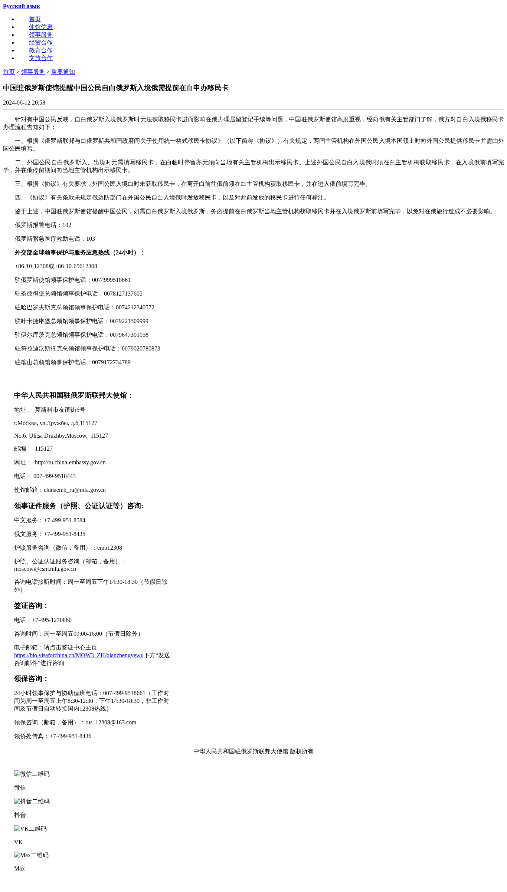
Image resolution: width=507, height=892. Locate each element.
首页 (35, 19)
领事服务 (41, 35)
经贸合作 (41, 42)
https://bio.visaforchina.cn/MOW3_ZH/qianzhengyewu (79, 655)
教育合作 (41, 50)
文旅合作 (41, 58)
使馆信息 (41, 27)
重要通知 (63, 72)
